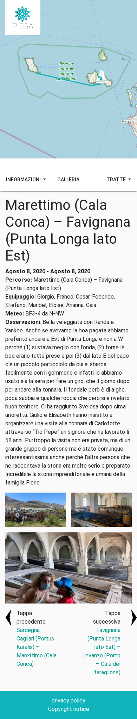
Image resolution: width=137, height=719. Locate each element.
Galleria (68, 179)
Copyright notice (68, 709)
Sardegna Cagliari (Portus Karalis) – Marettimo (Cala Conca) (37, 647)
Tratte (116, 179)
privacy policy (68, 700)
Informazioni (24, 179)
